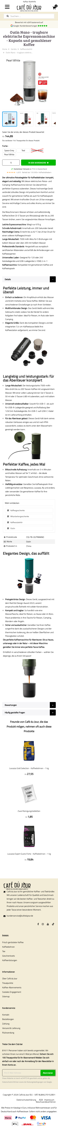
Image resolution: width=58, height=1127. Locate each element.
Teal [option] (23, 150)
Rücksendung (8, 1032)
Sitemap (6, 996)
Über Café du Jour (9, 978)
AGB (41, 1099)
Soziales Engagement (11, 991)
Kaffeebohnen (8, 946)
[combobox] (29, 16)
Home (4, 49)
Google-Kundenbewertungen (25, 25)
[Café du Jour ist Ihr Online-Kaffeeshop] (29, 7)
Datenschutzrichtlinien (10, 1082)
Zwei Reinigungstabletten (29, 811)
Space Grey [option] (9, 150)
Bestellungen (8, 1019)
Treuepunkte (7, 982)
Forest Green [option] (37, 150)
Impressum (49, 1099)
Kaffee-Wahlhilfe (29, 1)
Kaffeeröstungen (9, 960)
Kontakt (5, 1014)
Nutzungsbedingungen (35, 1082)
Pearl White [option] (9, 154)
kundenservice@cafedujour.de (20, 915)
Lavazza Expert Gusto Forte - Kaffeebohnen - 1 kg (29, 853)
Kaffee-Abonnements (11, 987)
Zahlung (5, 1023)
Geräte (14, 49)
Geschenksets (8, 955)
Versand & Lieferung (11, 1028)
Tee (3, 951)
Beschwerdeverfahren (46, 1101)
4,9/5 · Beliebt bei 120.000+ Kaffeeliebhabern (29, 172)
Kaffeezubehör (26, 49)
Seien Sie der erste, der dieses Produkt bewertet (23, 132)
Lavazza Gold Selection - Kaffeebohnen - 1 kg (29, 768)
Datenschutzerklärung (26, 1099)
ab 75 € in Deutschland (30, 168)
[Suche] (8, 16)
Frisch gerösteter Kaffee (12, 942)
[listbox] (29, 152)
